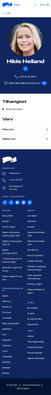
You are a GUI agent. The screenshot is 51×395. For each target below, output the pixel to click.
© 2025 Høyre (12, 385)
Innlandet (7, 318)
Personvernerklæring (31, 385)
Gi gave (30, 313)
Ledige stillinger (35, 261)
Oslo (4, 334)
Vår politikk (7, 215)
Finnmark (6, 312)
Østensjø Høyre (14, 109)
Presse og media (35, 255)
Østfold (5, 373)
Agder (5, 295)
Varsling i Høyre (34, 284)
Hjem (8, 13)
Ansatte (31, 226)
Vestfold (6, 362)
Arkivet (30, 336)
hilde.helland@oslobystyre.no (24, 83)
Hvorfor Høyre (8, 226)
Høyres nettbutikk (35, 358)
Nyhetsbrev (32, 324)
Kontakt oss (32, 250)
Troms (5, 351)
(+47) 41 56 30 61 (28, 76)
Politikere (31, 221)
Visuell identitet (34, 352)
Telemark (6, 345)
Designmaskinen (35, 347)
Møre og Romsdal (10, 323)
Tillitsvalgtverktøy (35, 341)
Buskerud (6, 306)
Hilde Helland (25, 61)
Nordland (6, 329)
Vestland (6, 367)
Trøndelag (7, 356)
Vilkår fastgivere (23, 388)
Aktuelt (5, 221)
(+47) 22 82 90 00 (16, 180)
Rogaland (6, 340)
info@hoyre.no (14, 173)
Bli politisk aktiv (34, 319)
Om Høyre (32, 215)
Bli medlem (32, 307)
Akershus (6, 301)
